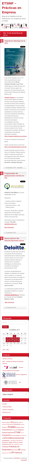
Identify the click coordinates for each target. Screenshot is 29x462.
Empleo (12, 427)
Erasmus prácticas (8, 432)
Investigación (5, 440)
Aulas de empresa (6, 422)
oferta (21, 440)
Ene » (7, 349)
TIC (9, 452)
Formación (6, 435)
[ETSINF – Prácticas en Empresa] (14, 25)
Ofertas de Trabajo (7, 442)
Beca (13, 422)
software (23, 450)
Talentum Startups (9, 97)
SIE (19, 449)
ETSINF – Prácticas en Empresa (11, 8)
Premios (21, 444)
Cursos (4, 427)
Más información (9, 227)
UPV (19, 382)
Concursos (10, 424)
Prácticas (5, 447)
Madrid (14, 440)
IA (2, 438)
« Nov (3, 349)
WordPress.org (6, 412)
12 (18, 338)
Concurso (4, 424)
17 (11, 341)
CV (7, 427)
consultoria (22, 424)
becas (16, 422)
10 (11, 338)
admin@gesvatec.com (10, 224)
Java (12, 440)
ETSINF (17, 432)
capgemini (20, 422)
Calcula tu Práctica (7, 358)
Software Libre (5, 452)
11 (14, 338)
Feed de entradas (7, 407)
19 (18, 341)
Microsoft (18, 440)
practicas (17, 444)
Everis (22, 432)
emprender (14, 429)
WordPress (17, 458)
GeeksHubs (22, 435)
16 (7, 341)
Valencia (18, 453)
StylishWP (24, 460)
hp (25, 435)
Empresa (21, 430)
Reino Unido (14, 450)
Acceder (4, 404)
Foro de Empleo (15, 435)
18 (14, 341)
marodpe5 (19, 167)
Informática (8, 438)
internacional (19, 438)
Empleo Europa (20, 427)
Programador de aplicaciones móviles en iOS (14, 175)
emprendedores (7, 430)
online (13, 444)
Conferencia (16, 424)
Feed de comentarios (8, 409)
